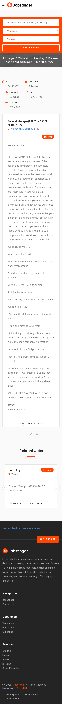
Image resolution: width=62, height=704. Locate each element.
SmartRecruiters (11, 668)
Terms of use (32, 694)
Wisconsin (16, 128)
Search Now (31, 47)
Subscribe (48, 539)
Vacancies (8, 623)
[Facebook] (25, 434)
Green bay (27, 128)
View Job (15, 503)
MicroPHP (22, 688)
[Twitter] (31, 434)
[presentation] (4, 487)
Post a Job (8, 627)
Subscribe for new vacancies (21, 528)
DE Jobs (6, 664)
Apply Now (36, 503)
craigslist (7, 651)
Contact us (8, 604)
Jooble (6, 659)
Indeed (6, 655)
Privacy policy (12, 694)
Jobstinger (8, 600)
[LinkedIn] (36, 434)
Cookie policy (12, 698)
